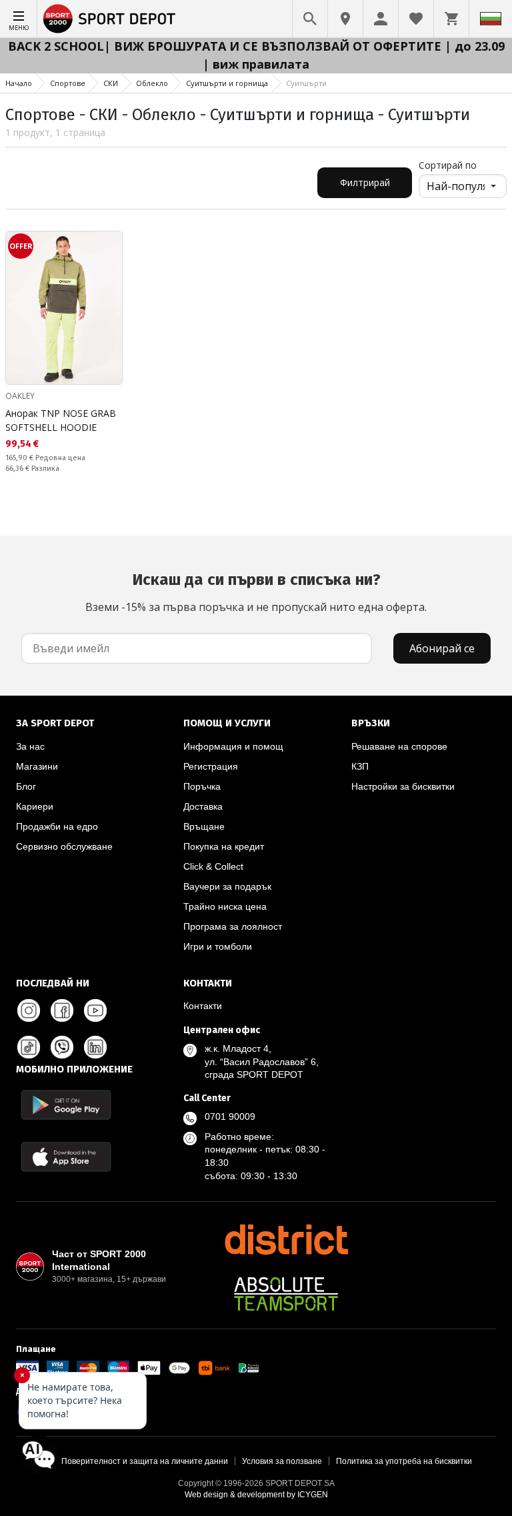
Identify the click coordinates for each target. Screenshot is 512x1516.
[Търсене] (310, 18)
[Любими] (416, 18)
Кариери (34, 806)
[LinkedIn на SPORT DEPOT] (95, 1047)
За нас (30, 746)
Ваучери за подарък (227, 886)
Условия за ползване (282, 1461)
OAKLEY (20, 396)
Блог (26, 786)
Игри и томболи (217, 946)
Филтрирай (365, 182)
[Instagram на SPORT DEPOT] (28, 1010)
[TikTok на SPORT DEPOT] (28, 1047)
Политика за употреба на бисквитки (404, 1461)
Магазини (37, 766)
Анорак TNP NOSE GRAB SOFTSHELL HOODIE (60, 420)
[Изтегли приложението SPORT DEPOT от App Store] (66, 1156)
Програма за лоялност (232, 926)
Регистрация (210, 766)
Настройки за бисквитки (403, 786)
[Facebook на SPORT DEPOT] (62, 1010)
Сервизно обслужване (64, 846)
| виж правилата (256, 64)
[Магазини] (345, 18)
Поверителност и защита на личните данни (144, 1461)
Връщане (204, 826)
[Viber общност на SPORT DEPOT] (62, 1047)
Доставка (203, 806)
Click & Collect (213, 866)
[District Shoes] (286, 1239)
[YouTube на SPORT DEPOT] (95, 1010)
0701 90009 (230, 1116)
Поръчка (202, 786)
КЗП (360, 766)
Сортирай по (448, 165)
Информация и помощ (233, 746)
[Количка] (451, 18)
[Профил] (380, 18)
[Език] (490, 18)
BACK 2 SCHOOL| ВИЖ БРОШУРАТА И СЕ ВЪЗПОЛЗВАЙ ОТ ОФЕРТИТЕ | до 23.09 (256, 46)
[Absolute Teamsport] (286, 1294)
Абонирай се (442, 648)
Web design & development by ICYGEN (256, 1494)
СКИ (110, 83)
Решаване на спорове (399, 746)
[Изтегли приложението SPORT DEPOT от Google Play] (66, 1104)
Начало (18, 83)
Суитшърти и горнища (227, 83)
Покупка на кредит (223, 846)
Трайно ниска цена (225, 906)
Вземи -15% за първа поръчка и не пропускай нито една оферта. (256, 592)
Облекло (152, 83)
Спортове (67, 83)
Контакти (202, 1005)
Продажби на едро (57, 826)
